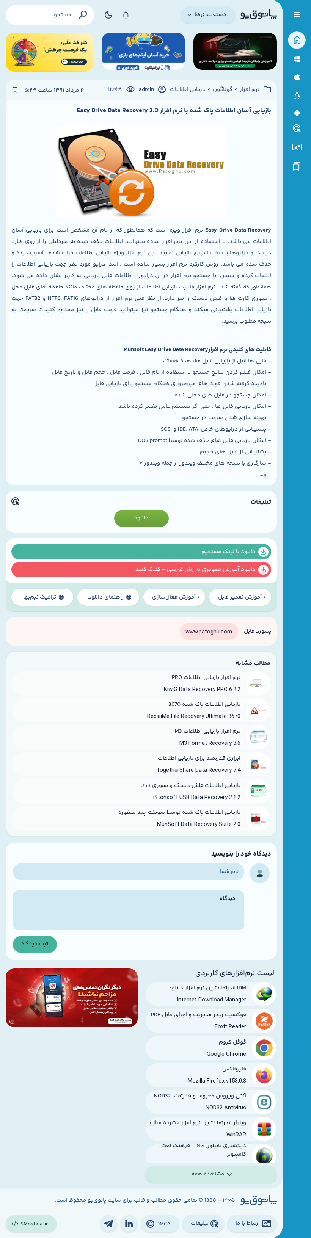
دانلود (141, 518)
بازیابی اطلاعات (188, 90)
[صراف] (49, 52)
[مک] (296, 77)
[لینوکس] (296, 95)
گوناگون (222, 90)
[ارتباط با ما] (297, 147)
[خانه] (297, 40)
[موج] (235, 52)
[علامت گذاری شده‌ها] (297, 167)
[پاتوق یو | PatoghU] (258, 15)
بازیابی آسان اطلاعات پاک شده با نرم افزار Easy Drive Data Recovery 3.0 (174, 111)
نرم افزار (249, 90)
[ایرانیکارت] (143, 52)
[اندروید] (296, 113)
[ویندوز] (296, 59)
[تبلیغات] (297, 128)
